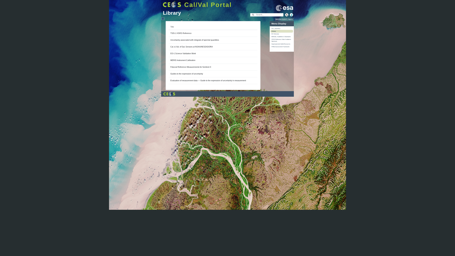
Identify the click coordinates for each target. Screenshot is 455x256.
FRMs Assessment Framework (280, 46)
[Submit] (253, 15)
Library (273, 31)
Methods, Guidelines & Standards (281, 36)
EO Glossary (275, 34)
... (272, 49)
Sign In (290, 19)
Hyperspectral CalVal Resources (280, 44)
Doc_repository (275, 28)
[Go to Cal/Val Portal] (172, 4)
